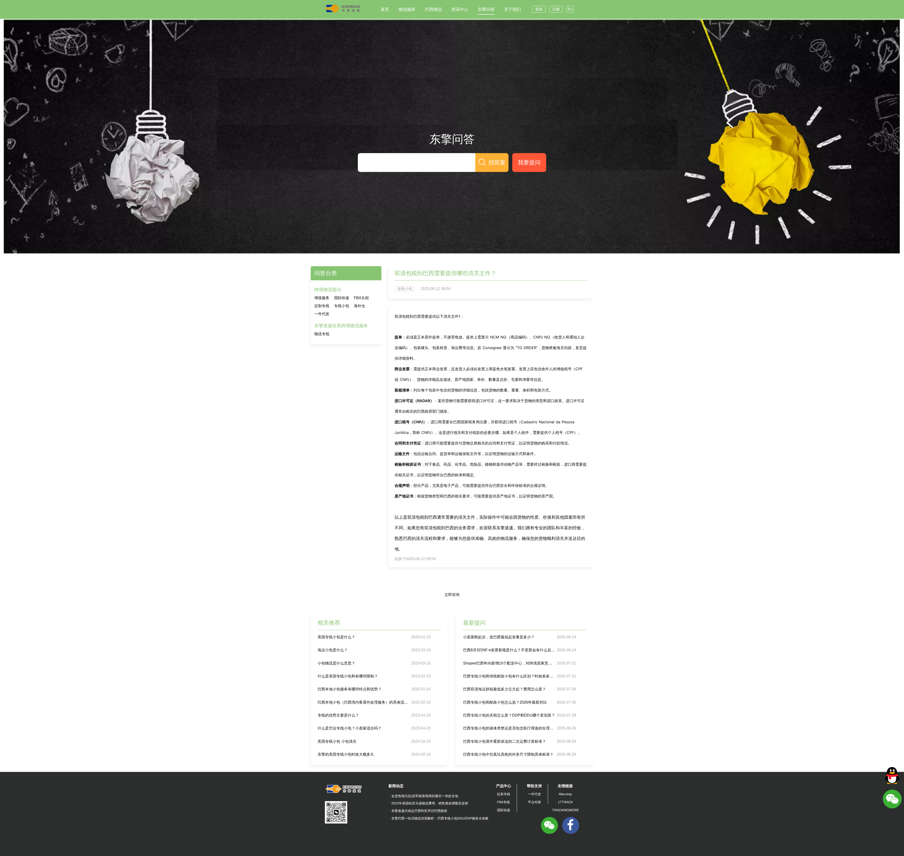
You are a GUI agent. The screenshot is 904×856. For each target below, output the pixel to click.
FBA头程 (361, 298)
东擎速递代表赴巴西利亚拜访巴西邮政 (419, 811)
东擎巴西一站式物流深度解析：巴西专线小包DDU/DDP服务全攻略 (439, 818)
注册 (556, 9)
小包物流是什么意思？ (336, 663)
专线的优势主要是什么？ (338, 715)
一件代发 (321, 314)
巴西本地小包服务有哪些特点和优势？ (350, 689)
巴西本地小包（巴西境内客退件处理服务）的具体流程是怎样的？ (364, 702)
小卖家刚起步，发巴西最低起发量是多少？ (499, 637)
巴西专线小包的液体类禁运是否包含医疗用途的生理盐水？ (509, 728)
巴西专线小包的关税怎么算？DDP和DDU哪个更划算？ (509, 715)
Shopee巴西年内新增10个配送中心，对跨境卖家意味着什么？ (509, 663)
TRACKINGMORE (565, 810)
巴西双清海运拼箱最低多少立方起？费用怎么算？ (504, 689)
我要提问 (529, 162)
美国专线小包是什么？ (336, 637)
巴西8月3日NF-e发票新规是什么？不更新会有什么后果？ (509, 650)
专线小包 (341, 306)
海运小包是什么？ (333, 650)
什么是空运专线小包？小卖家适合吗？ (350, 728)
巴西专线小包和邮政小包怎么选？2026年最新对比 (505, 702)
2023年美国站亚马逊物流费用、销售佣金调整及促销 (429, 803)
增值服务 (321, 298)
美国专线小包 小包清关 (337, 741)
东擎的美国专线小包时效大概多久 (346, 754)
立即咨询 (452, 595)
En (570, 9)
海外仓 (359, 306)
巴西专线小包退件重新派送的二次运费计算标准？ (504, 741)
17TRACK (565, 802)
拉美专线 (503, 794)
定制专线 (321, 306)
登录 (539, 9)
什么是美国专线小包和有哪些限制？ (348, 676)
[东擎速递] (342, 8)
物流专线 (321, 334)
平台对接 (534, 802)
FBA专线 (503, 802)
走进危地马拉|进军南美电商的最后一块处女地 (424, 796)
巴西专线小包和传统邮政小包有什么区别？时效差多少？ (509, 676)
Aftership (565, 794)
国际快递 (341, 298)
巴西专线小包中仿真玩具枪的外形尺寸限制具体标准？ (508, 754)
